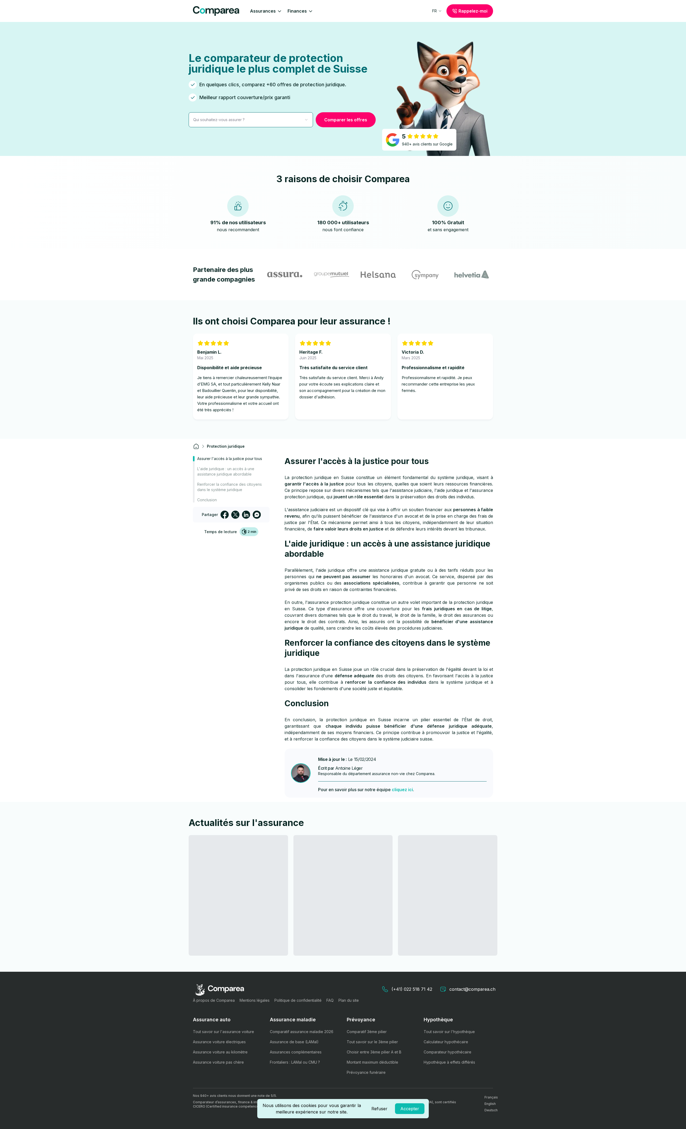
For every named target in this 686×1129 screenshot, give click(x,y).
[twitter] (235, 515)
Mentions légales (255, 1000)
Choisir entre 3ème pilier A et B (374, 1052)
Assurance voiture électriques (219, 1042)
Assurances (263, 11)
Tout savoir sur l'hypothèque (449, 1031)
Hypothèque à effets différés (449, 1062)
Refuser (379, 1108)
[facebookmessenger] (257, 515)
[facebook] (225, 515)
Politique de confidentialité (298, 1000)
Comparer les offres (345, 119)
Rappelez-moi (472, 11)
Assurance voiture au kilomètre (220, 1052)
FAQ (330, 1000)
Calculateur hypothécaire (446, 1042)
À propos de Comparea (214, 1000)
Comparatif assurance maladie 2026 (301, 1031)
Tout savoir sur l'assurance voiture (223, 1031)
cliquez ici (402, 789)
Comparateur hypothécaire (447, 1052)
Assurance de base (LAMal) (294, 1042)
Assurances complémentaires (296, 1052)
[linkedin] (246, 515)
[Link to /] (196, 446)
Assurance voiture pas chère (218, 1062)
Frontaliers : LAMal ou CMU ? (295, 1062)
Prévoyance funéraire (366, 1072)
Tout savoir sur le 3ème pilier (372, 1042)
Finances (297, 11)
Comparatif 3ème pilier (367, 1031)
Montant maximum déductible (372, 1062)
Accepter (409, 1108)
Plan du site (348, 1000)
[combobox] (437, 11)
